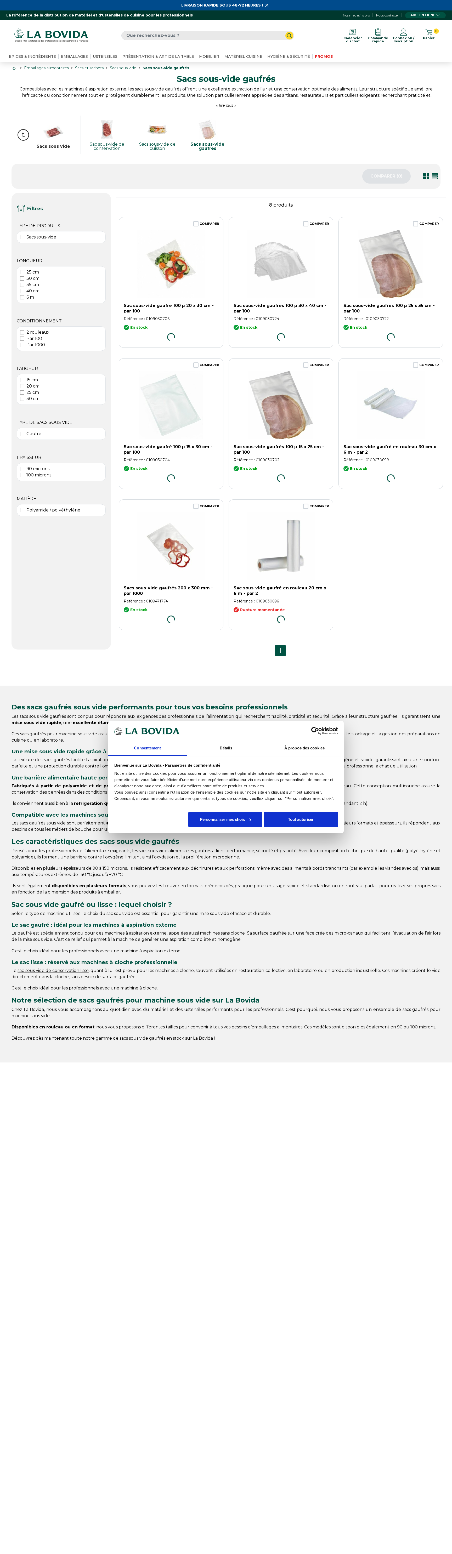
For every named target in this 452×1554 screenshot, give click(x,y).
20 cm (32, 386)
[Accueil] (15, 68)
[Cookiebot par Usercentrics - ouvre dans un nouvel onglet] (315, 731)
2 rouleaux (37, 332)
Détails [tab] (226, 748)
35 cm (32, 284)
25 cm (32, 272)
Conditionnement (39, 320)
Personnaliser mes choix (222, 819)
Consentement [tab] (147, 748)
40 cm (32, 290)
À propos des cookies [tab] (304, 748)
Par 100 (34, 338)
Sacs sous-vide (41, 237)
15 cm (32, 379)
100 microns (38, 475)
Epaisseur (29, 457)
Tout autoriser (301, 819)
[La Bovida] (51, 35)
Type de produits (38, 225)
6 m (30, 297)
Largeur (27, 368)
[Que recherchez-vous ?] (289, 35)
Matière (26, 498)
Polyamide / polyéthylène (53, 510)
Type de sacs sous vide (44, 422)
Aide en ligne (422, 15)
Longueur (29, 260)
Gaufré (33, 433)
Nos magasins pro (356, 15)
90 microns (37, 468)
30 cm (32, 278)
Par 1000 (35, 344)
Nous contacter (387, 15)
